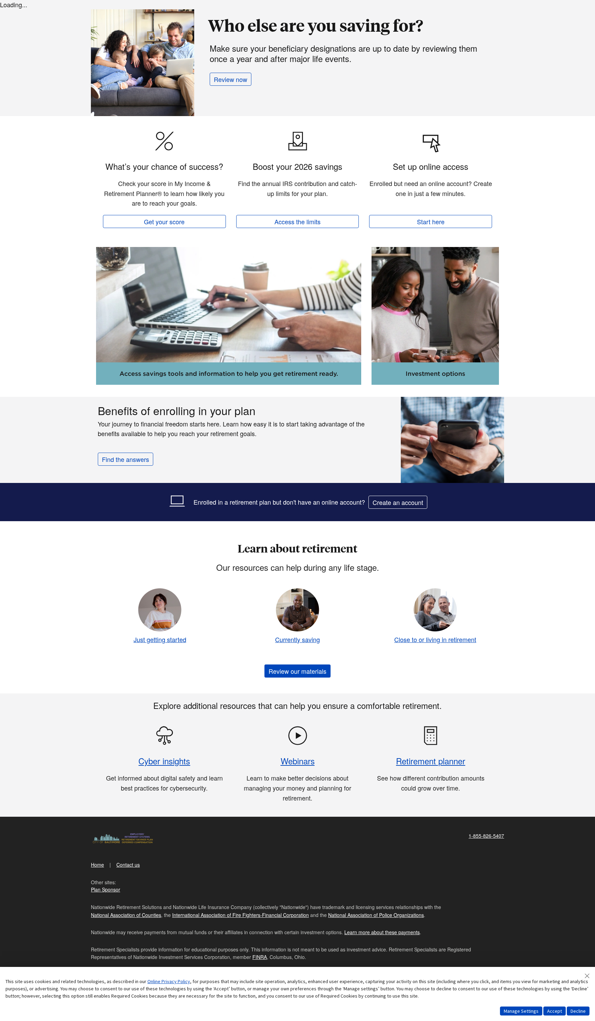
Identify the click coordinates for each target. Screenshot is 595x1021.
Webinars (298, 761)
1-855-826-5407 (486, 835)
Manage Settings (521, 1011)
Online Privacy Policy (168, 981)
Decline (578, 1011)
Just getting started (160, 639)
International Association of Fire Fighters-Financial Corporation (240, 914)
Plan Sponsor (105, 889)
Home (97, 864)
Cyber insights (164, 761)
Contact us (128, 864)
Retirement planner (430, 761)
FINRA (259, 956)
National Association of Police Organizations (376, 914)
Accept (554, 1011)
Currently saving (297, 639)
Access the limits (297, 221)
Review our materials (297, 671)
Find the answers (125, 459)
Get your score (164, 221)
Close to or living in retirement (435, 639)
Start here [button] (431, 221)
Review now (230, 79)
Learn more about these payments (382, 932)
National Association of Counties (126, 914)
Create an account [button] (398, 502)
